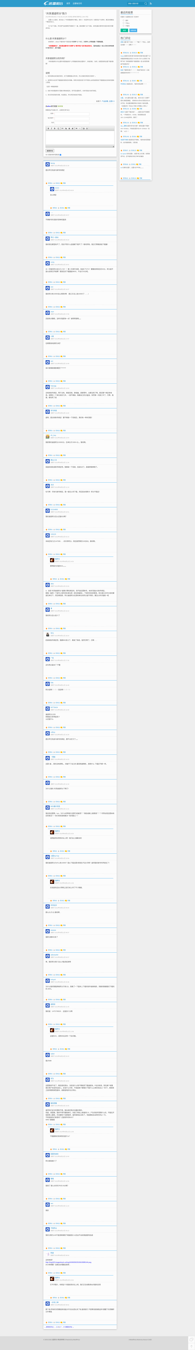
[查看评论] (191, 1339)
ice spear (123, 154)
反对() (58, 183)
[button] (48, 128)
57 (64, 1327)
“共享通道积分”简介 (56, 13)
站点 (52, 122)
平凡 (52, 633)
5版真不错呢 (124, 140)
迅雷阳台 (53, 3)
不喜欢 (127, 26)
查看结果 (133, 30)
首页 (68, 3)
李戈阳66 (123, 84)
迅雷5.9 (111, 101)
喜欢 (126, 20)
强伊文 (79, 17)
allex (49, 106)
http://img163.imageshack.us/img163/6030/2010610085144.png (68, 1262)
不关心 (127, 23)
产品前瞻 (105, 101)
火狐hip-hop (55, 856)
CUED (150, 1340)
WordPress (76, 1340)
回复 (64, 183)
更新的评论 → (69, 1327)
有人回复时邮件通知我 (52, 155)
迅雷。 (123, 98)
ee (121, 167)
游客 (122, 42)
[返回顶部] (191, 1346)
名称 (52, 113)
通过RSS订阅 (151, 3)
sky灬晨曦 (124, 126)
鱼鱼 (122, 70)
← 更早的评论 (48, 1327)
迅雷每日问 (77, 3)
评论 (85, 17)
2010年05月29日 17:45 (53, 17)
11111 (57, 188)
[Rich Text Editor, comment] (80, 137)
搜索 (146, 3)
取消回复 (60, 106)
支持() (50, 183)
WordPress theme (135, 1340)
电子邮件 (51, 118)
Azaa (122, 56)
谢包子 (123, 112)
